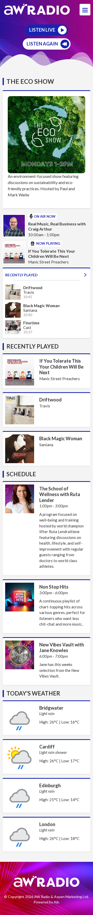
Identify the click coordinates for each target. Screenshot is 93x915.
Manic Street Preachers (59, 378)
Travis (44, 406)
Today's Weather (33, 693)
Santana (46, 444)
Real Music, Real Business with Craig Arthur (57, 226)
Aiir (56, 902)
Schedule (21, 474)
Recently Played (21, 275)
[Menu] (85, 9)
